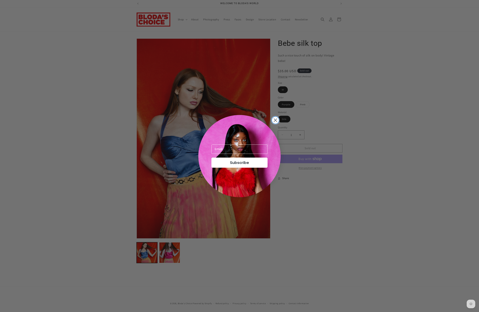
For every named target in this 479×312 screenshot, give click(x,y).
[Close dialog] (275, 120)
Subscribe (239, 162)
